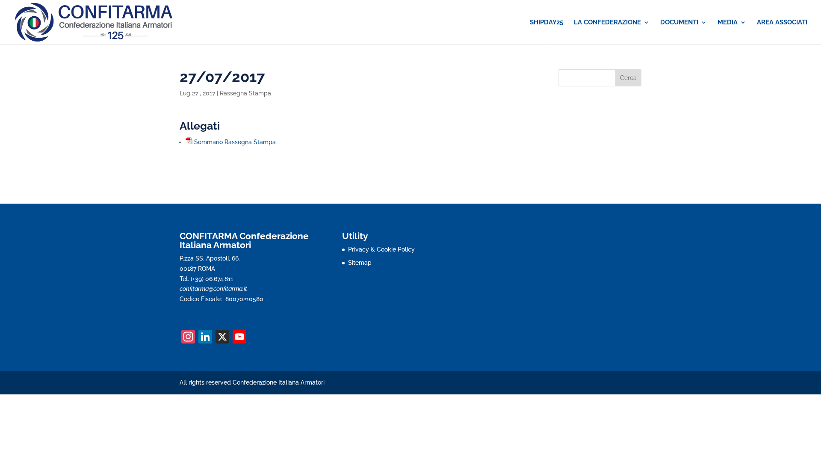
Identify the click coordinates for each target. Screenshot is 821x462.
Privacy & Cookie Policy (381, 249)
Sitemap (360, 262)
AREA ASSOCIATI (782, 22)
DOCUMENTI (679, 22)
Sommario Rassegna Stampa (235, 142)
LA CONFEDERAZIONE (607, 22)
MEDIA (728, 22)
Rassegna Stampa (245, 93)
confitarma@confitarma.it (213, 288)
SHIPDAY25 (546, 22)
